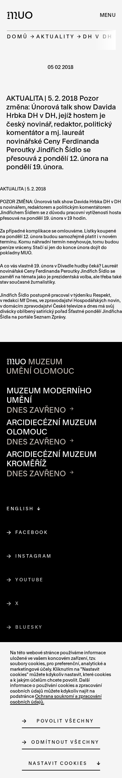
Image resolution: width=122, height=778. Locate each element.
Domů (17, 36)
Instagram (33, 556)
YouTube (29, 579)
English (20, 508)
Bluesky (29, 627)
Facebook (31, 532)
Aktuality (55, 36)
